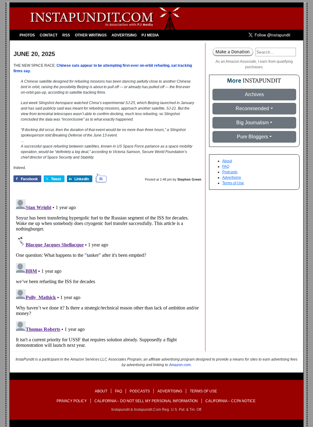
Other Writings (91, 35)
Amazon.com (180, 365)
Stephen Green (189, 179)
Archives (254, 94)
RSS (66, 35)
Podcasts (230, 172)
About (227, 161)
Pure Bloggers (252, 136)
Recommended (252, 108)
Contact (48, 35)
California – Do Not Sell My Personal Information (146, 401)
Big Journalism (252, 122)
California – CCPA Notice (230, 401)
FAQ (225, 166)
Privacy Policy (72, 401)
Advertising (124, 35)
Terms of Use (233, 183)
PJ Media (150, 35)
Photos (27, 35)
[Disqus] (107, 273)
